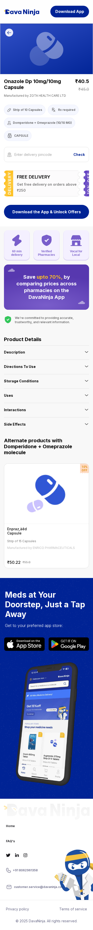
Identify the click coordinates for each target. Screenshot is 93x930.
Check (79, 154)
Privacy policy (17, 909)
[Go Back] (9, 33)
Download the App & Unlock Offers (46, 211)
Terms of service (73, 909)
